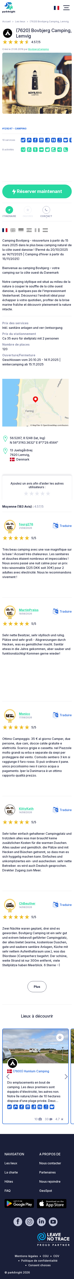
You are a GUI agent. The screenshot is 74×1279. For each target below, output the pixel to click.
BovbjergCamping (38, 49)
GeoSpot (45, 1191)
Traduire (66, 526)
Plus (37, 987)
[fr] (56, 7)
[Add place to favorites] (60, 1037)
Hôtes (9, 1181)
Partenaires (47, 1172)
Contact (46, 216)
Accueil (6, 21)
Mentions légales (26, 1256)
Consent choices (39, 1265)
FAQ (8, 1191)
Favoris (28, 216)
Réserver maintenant (39, 191)
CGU (46, 1256)
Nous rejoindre (50, 1181)
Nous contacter (50, 1163)
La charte (11, 1172)
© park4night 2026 (17, 1272)
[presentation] (7, 83)
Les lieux (20, 21)
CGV (56, 1256)
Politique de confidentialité (39, 1260)
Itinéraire (9, 216)
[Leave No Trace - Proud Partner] (53, 1239)
